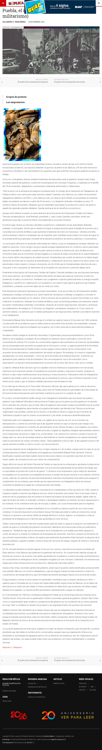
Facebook (83, 683)
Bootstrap (5, 739)
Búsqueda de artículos (37, 687)
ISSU (92, 687)
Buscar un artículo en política (11, 684)
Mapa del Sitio (58, 683)
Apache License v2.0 (58, 739)
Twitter (82, 690)
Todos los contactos (36, 697)
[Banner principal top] (60, 7)
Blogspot (83, 687)
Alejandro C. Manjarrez (12, 647)
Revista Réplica (49, 736)
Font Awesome (7, 742)
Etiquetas (32, 683)
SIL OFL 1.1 (30, 742)
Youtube (92, 690)
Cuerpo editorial (9, 691)
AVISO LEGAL (6, 701)
